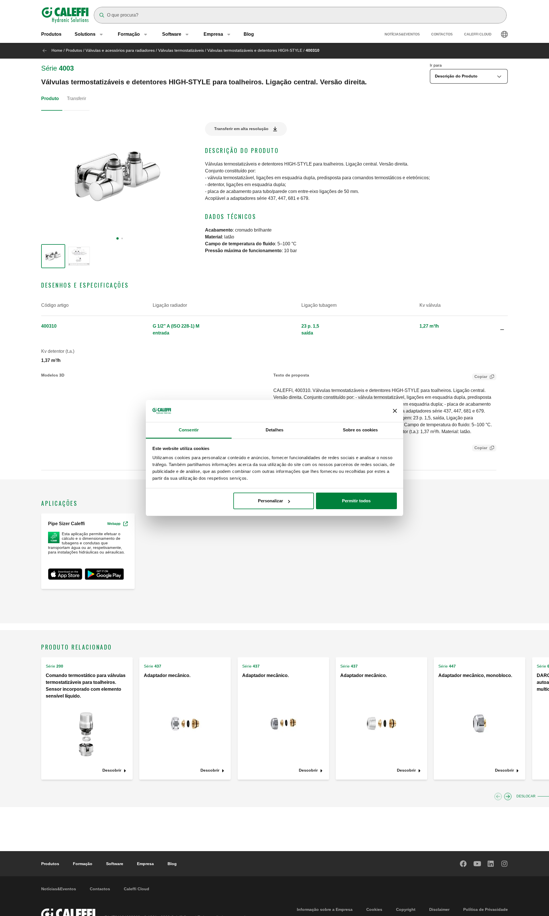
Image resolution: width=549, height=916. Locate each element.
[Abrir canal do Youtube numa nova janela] (477, 863)
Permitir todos (356, 500)
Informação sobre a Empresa (325, 909)
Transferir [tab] (76, 98)
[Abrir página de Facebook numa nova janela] (463, 863)
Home (56, 50)
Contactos (442, 34)
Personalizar (270, 500)
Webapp (113, 524)
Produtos (51, 34)
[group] (53, 256)
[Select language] (504, 34)
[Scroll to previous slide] (498, 796)
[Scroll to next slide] (508, 796)
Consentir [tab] (189, 429)
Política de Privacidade (485, 909)
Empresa (145, 863)
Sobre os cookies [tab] (360, 429)
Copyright (405, 909)
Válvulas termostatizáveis (181, 50)
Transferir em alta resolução (241, 128)
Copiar (480, 376)
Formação (82, 863)
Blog (249, 34)
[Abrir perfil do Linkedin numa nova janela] (491, 863)
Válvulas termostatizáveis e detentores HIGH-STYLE (254, 50)
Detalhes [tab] (274, 429)
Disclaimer (439, 909)
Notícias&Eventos (402, 34)
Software (114, 863)
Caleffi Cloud (478, 34)
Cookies (374, 909)
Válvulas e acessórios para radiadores (120, 50)
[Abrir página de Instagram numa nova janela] (504, 863)
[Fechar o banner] (395, 411)
